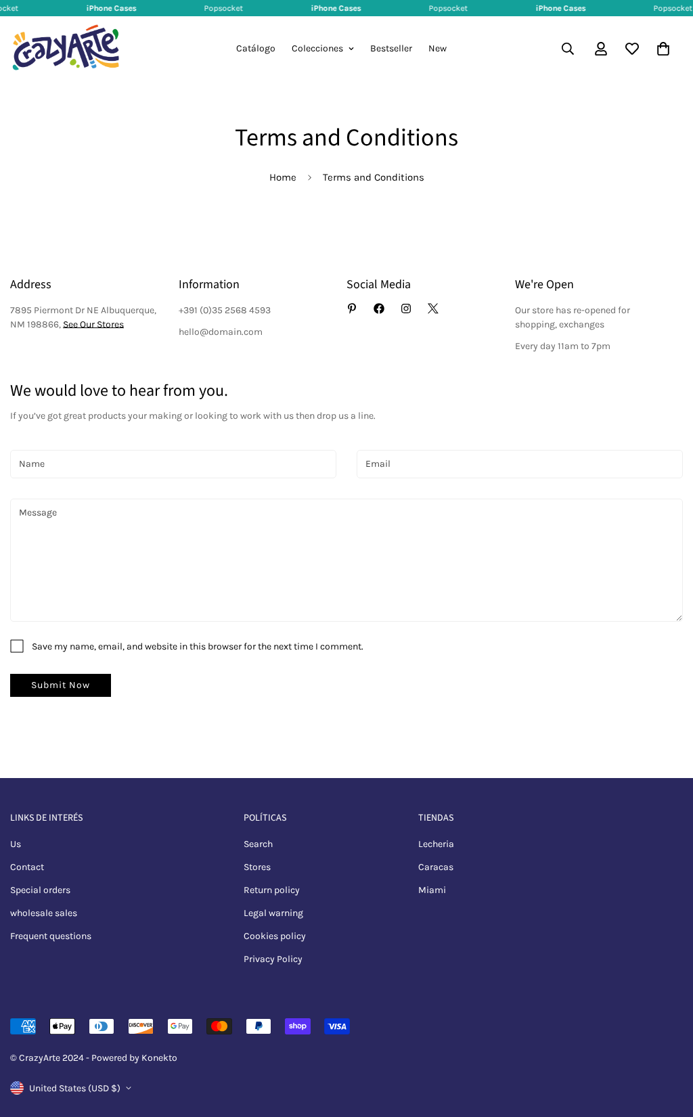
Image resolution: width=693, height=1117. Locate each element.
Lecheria (436, 844)
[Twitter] (433, 308)
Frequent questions (50, 936)
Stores (257, 867)
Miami (432, 890)
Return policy (272, 890)
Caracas (435, 867)
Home (282, 177)
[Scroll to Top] (666, 1043)
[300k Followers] (379, 308)
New (437, 48)
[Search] (567, 49)
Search (258, 844)
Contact (27, 867)
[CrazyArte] (66, 48)
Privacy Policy (273, 959)
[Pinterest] (351, 308)
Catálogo (255, 48)
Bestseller (391, 48)
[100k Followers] (406, 308)
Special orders (40, 890)
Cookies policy (275, 936)
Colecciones (317, 48)
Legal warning (273, 913)
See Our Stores (93, 324)
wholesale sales (43, 913)
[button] (663, 48)
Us (15, 844)
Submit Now (60, 685)
